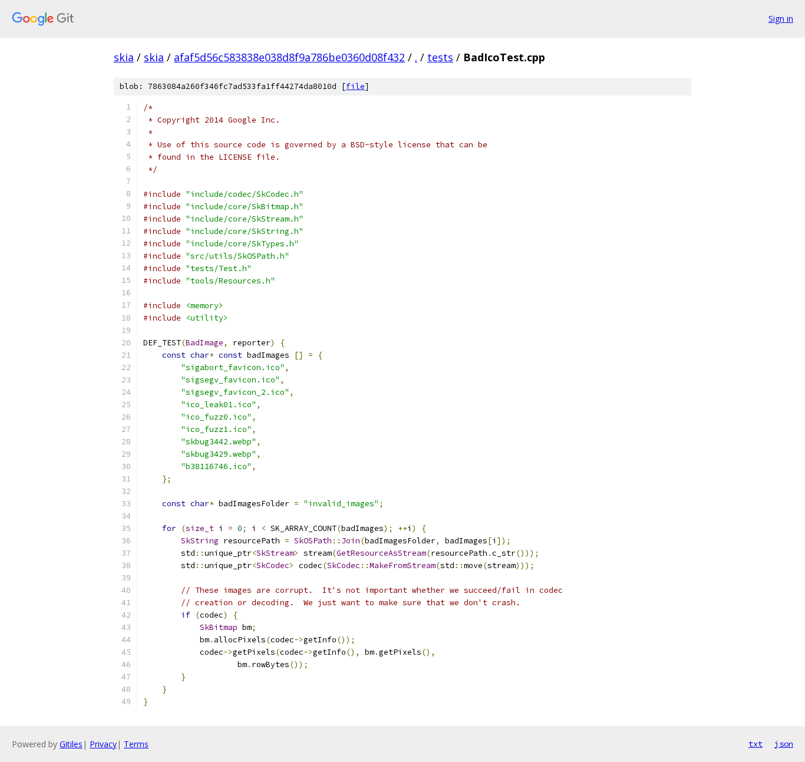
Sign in (780, 18)
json (783, 743)
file (355, 86)
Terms (136, 744)
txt (755, 743)
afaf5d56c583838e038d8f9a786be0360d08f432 (289, 57)
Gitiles (71, 744)
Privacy (103, 744)
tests (440, 57)
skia (124, 57)
